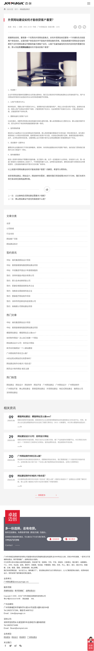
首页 (16, 9)
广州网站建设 (48, 385)
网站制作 (28, 385)
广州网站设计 (60, 385)
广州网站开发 (12, 389)
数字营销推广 (19, 590)
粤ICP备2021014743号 (12, 599)
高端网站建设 (8, 590)
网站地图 (25, 599)
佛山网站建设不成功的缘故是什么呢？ (30, 199)
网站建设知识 (25, 9)
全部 (8, 223)
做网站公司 (78, 389)
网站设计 (19, 385)
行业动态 (10, 234)
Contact (8, 545)
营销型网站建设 (38, 389)
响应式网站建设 (65, 389)
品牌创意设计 (30, 590)
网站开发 (37, 385)
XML (32, 599)
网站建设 (10, 385)
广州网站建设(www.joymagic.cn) (16, 582)
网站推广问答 (12, 239)
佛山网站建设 (24, 389)
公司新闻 (10, 229)
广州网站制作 (73, 385)
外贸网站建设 (52, 389)
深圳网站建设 (12, 393)
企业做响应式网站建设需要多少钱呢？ (30, 196)
